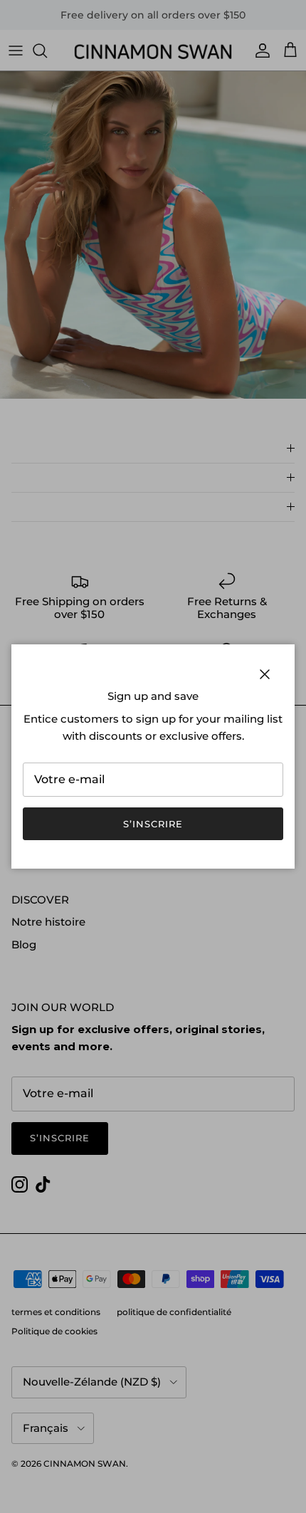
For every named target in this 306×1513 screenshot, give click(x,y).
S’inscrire (153, 823)
